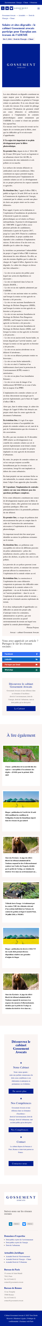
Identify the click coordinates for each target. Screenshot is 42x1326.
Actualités (22, 15)
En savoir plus (19, 1091)
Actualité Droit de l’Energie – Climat (18, 1259)
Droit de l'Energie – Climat (23, 39)
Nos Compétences (19, 1129)
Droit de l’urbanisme (13, 1245)
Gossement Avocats (9, 15)
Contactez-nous (19, 1163)
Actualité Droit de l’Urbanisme (16, 1262)
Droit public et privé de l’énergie (17, 1242)
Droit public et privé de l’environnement (19, 1239)
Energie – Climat (22, 2)
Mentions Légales (20, 1318)
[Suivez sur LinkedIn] (7, 8)
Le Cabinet (19, 708)
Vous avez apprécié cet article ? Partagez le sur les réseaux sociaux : (20, 643)
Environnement (10, 2)
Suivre (16, 1224)
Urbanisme (33, 2)
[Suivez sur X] (3, 8)
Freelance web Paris (26, 1321)
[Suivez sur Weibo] (11, 8)
